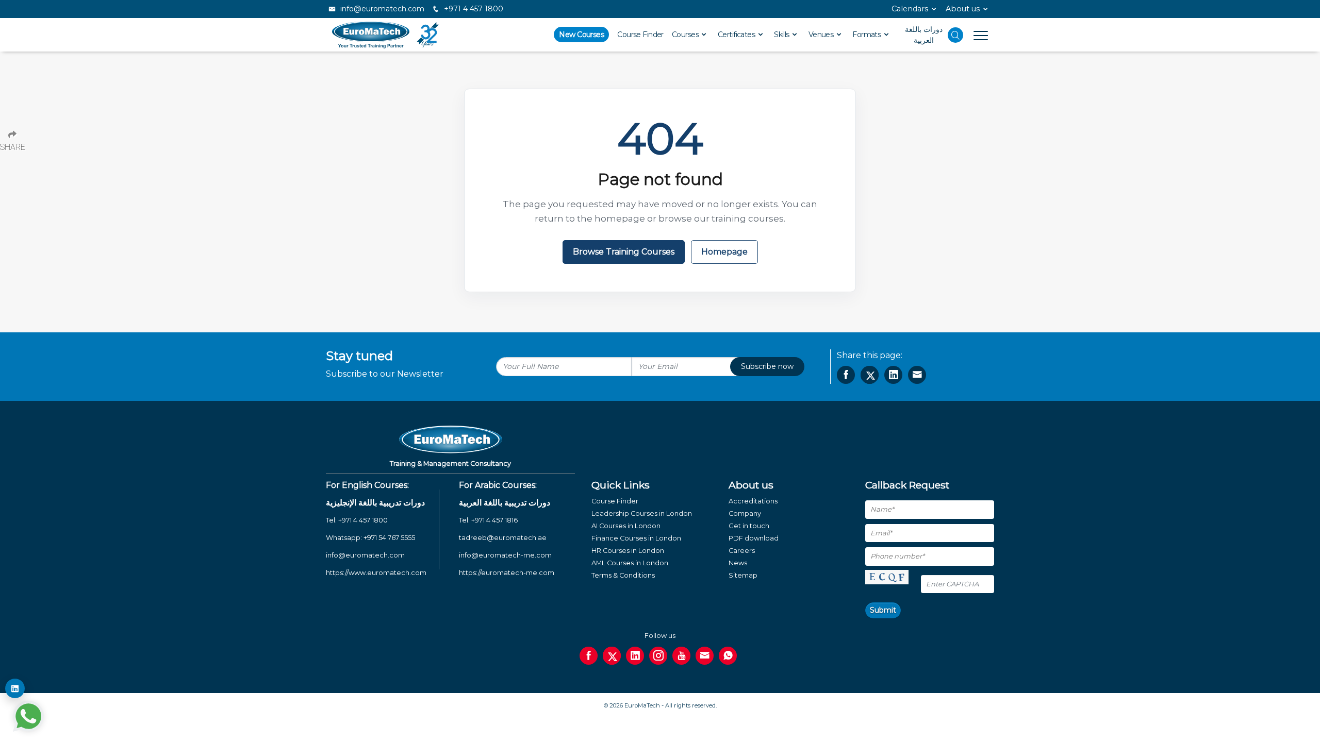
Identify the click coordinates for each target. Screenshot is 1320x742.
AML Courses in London (629, 563)
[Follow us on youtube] (681, 656)
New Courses (581, 34)
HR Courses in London (627, 550)
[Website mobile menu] (975, 35)
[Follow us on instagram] (658, 656)
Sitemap (743, 575)
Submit (883, 610)
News (738, 563)
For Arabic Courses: (498, 485)
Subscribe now (767, 366)
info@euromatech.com (381, 8)
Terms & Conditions (623, 575)
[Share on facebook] (846, 375)
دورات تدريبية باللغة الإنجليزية (375, 503)
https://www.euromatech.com (376, 573)
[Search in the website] (955, 35)
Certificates (737, 34)
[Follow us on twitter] (612, 656)
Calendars (910, 8)
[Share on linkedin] (893, 375)
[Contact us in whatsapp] (728, 656)
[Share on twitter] (870, 375)
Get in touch (749, 526)
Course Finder (640, 34)
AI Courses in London (626, 526)
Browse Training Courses (623, 252)
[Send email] (705, 656)
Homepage (724, 252)
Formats (867, 34)
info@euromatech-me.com (505, 555)
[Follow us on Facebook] (589, 656)
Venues (821, 34)
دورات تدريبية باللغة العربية (504, 503)
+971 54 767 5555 (389, 538)
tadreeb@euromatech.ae (503, 538)
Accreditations (753, 501)
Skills (782, 34)
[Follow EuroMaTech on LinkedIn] (15, 688)
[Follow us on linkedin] (635, 656)
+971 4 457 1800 (472, 8)
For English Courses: (367, 485)
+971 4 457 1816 (494, 520)
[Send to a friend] (917, 375)
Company (745, 513)
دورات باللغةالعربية (924, 35)
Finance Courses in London (636, 538)
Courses (686, 34)
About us (963, 8)
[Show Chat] (28, 716)
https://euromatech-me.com (506, 573)
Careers (742, 550)
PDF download (754, 538)
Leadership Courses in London (641, 513)
